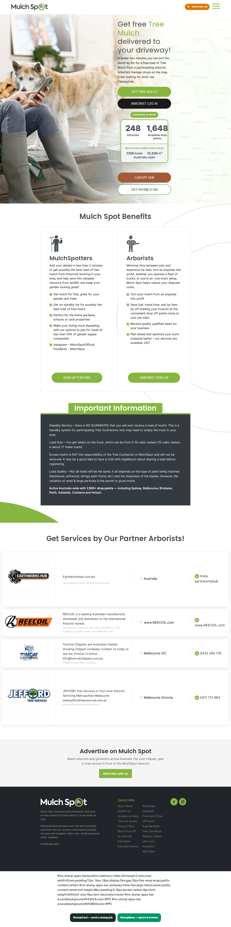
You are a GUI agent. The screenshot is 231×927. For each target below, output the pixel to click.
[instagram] (182, 801)
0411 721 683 (209, 697)
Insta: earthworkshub (206, 578)
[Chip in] (197, 7)
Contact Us (124, 811)
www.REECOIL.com (210, 625)
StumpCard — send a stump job (93, 917)
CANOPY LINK (144, 177)
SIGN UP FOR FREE (77, 377)
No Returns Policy (128, 816)
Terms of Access (127, 821)
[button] (216, 6)
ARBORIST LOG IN (144, 103)
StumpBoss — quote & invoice (139, 917)
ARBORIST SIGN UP (154, 377)
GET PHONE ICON (144, 189)
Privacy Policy (126, 826)
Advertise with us (115, 773)
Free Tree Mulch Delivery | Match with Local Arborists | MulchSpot (152, 841)
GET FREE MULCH (144, 91)
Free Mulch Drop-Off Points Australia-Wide (153, 821)
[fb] (174, 801)
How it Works (125, 806)
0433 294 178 (210, 653)
